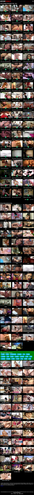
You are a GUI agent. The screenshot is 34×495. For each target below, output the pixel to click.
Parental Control (21, 493)
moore (26, 358)
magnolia (17, 356)
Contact (12, 493)
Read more (2, 485)
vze (24, 354)
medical (12, 356)
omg (31, 356)
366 (32, 199)
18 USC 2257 (15, 493)
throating (22, 356)
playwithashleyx (13, 354)
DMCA (17, 493)
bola (22, 358)
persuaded (3, 356)
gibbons (3, 354)
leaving (13, 358)
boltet (8, 354)
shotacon (3, 358)
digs (8, 356)
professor (19, 354)
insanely (28, 354)
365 (31, 199)
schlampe (8, 358)
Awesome (5, 1)
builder (18, 358)
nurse (27, 356)
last (30, 358)
